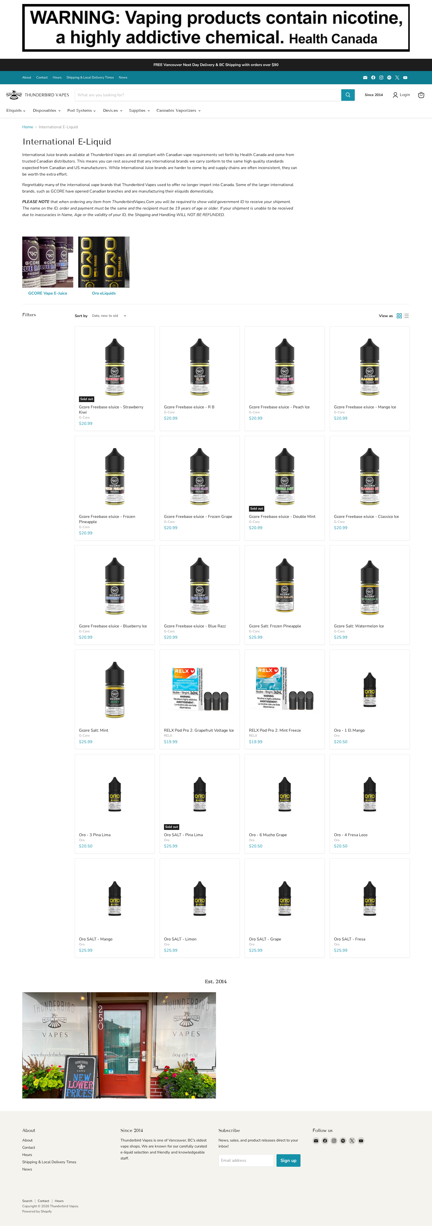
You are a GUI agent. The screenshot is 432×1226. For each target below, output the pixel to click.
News (123, 78)
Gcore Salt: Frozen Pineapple (275, 626)
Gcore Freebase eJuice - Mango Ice (365, 407)
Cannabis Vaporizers (177, 110)
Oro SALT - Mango (95, 939)
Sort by (81, 316)
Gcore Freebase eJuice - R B (189, 407)
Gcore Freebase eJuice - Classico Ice (366, 516)
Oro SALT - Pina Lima (183, 835)
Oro (337, 735)
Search (27, 1201)
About (26, 78)
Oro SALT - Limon (180, 939)
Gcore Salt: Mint (93, 730)
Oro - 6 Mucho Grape (268, 835)
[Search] (348, 95)
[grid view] (399, 315)
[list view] (406, 315)
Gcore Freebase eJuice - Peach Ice (279, 407)
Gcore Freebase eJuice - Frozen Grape (198, 516)
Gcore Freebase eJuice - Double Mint (282, 516)
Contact (42, 78)
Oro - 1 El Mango (349, 730)
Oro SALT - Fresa (349, 939)
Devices (111, 110)
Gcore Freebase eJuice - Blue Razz (195, 626)
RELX (168, 735)
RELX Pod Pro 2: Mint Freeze (275, 730)
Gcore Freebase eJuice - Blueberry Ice (113, 626)
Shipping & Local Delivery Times (90, 78)
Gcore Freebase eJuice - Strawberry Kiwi (111, 409)
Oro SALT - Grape (265, 939)
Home (27, 127)
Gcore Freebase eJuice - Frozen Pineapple (107, 519)
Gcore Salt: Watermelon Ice (359, 626)
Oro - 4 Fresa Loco (351, 835)
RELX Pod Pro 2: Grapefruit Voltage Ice (199, 730)
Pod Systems (80, 110)
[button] (402, 95)
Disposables (45, 110)
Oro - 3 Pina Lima (94, 835)
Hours (57, 78)
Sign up (288, 1160)
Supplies (138, 110)
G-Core (84, 417)
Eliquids (14, 110)
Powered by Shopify (37, 1211)
